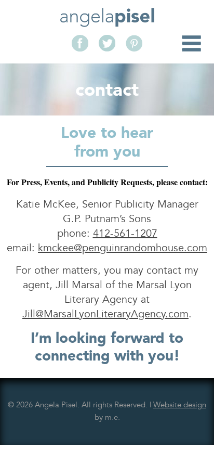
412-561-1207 (125, 233)
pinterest (134, 43)
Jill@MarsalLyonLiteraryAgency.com (105, 314)
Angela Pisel (107, 17)
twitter (107, 43)
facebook (80, 43)
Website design (179, 405)
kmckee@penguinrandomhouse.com (122, 248)
